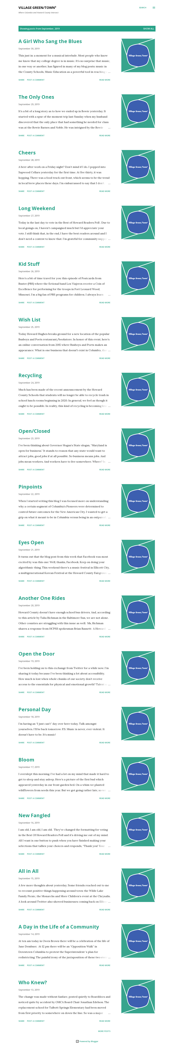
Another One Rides (41, 598)
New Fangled (34, 815)
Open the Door (36, 653)
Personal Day (34, 709)
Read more (104, 79)
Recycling (30, 375)
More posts (104, 1031)
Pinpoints (30, 486)
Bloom (26, 759)
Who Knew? (32, 982)
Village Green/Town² (37, 7)
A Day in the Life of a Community (58, 926)
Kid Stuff (29, 264)
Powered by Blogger (88, 1041)
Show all (148, 28)
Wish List (29, 319)
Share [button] (21, 79)
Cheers (27, 152)
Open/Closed (34, 431)
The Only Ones (36, 97)
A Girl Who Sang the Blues (50, 41)
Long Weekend (36, 208)
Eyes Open (31, 542)
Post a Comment (36, 79)
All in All (28, 871)
